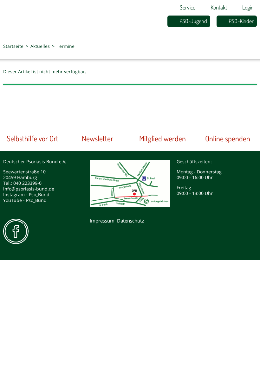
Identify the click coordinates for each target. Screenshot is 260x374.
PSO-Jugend (193, 20)
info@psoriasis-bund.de (28, 189)
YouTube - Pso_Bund (25, 200)
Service (187, 7)
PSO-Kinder (241, 20)
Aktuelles (40, 46)
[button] (236, 48)
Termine (66, 46)
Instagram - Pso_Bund (26, 194)
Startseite (13, 46)
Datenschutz (130, 220)
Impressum (102, 220)
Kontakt (219, 7)
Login (248, 7)
